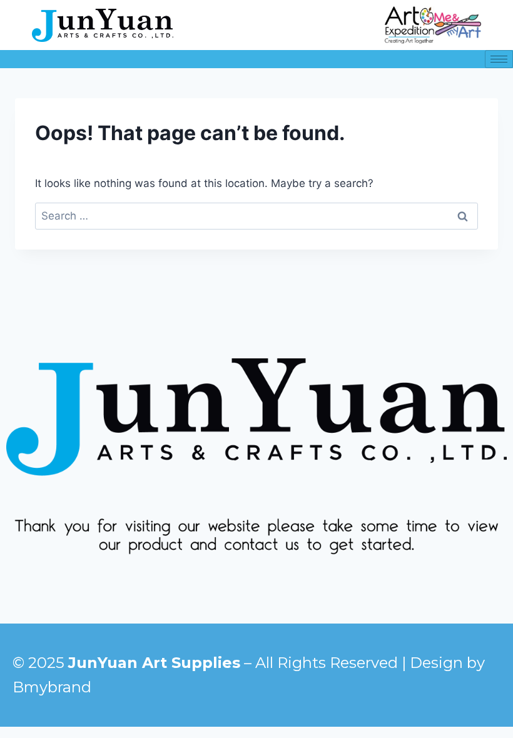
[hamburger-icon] (499, 59)
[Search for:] (256, 216)
